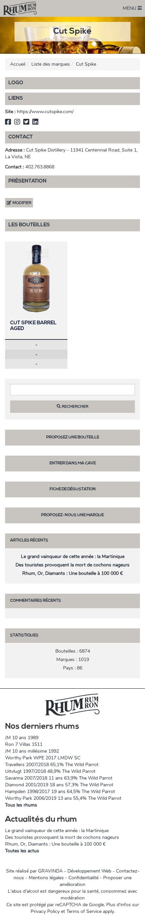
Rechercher (74, 406)
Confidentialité (83, 878)
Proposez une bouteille (72, 437)
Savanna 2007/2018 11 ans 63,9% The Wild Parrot (58, 778)
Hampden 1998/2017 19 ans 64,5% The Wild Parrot (60, 791)
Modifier (21, 202)
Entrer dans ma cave (73, 463)
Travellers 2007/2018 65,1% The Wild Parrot (51, 764)
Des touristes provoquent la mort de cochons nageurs (72, 565)
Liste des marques (50, 64)
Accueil (17, 64)
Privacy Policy (45, 911)
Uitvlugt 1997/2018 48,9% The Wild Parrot (50, 771)
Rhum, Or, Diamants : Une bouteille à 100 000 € (72, 573)
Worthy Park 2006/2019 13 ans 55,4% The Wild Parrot (63, 798)
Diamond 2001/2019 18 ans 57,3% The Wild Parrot (59, 785)
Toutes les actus (22, 851)
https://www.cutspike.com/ (45, 111)
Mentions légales (46, 878)
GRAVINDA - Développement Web (74, 871)
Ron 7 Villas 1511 (23, 744)
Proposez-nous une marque (72, 515)
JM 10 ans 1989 (21, 737)
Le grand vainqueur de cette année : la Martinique (72, 556)
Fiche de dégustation (73, 489)
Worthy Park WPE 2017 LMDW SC (42, 758)
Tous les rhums (21, 805)
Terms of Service (84, 911)
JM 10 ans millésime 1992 (32, 751)
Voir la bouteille (36, 278)
